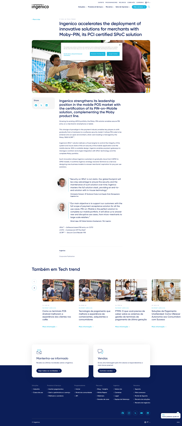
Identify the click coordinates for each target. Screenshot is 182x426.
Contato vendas (106, 371)
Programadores (111, 2)
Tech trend (71, 19)
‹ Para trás (36, 19)
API (77, 396)
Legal (117, 396)
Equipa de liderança (122, 399)
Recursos (122, 2)
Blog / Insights (102, 389)
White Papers (102, 392)
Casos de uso (38, 392)
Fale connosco (140, 392)
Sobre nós (131, 2)
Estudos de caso (103, 399)
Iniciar (78, 389)
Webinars (100, 396)
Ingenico (62, 250)
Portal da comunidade (84, 392)
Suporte (101, 2)
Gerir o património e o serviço (59, 392)
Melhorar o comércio (56, 396)
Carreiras (140, 2)
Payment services (49, 308)
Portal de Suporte (141, 396)
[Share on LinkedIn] (46, 105)
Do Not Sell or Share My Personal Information (73, 54)
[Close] (120, 45)
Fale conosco (138, 7)
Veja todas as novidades (48, 371)
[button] (147, 3)
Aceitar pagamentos (55, 389)
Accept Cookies (113, 53)
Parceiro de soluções (142, 399)
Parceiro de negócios (142, 403)
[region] (91, 51)
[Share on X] (41, 105)
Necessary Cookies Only (97, 53)
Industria (36, 389)
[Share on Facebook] (36, 105)
